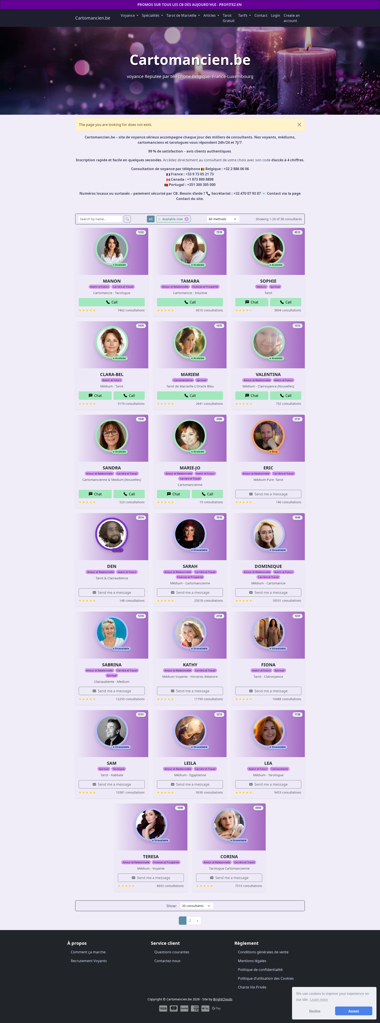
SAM (112, 763)
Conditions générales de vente (263, 952)
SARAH (190, 566)
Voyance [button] (128, 15)
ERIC (268, 468)
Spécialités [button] (151, 15)
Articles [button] (210, 15)
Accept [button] (353, 1011)
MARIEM (190, 374)
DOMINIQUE (268, 566)
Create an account (292, 18)
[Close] (299, 124)
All (151, 219)
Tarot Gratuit (229, 18)
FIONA (268, 665)
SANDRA (112, 468)
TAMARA (190, 281)
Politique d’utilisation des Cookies (266, 978)
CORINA (229, 856)
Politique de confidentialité (260, 969)
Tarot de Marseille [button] (181, 15)
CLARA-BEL (111, 374)
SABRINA (112, 665)
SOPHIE (268, 281)
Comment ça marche (88, 952)
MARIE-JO (190, 468)
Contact (260, 15)
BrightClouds (222, 999)
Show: (171, 905)
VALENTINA (268, 374)
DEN (111, 566)
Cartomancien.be (92, 18)
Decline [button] (314, 1011)
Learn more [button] (319, 999)
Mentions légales (252, 960)
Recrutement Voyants (89, 960)
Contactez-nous (167, 960)
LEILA (190, 763)
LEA (268, 763)
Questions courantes (171, 952)
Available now (174, 219)
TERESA (151, 856)
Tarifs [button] (243, 15)
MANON (112, 281)
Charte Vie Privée (252, 987)
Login (275, 15)
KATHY (190, 665)
